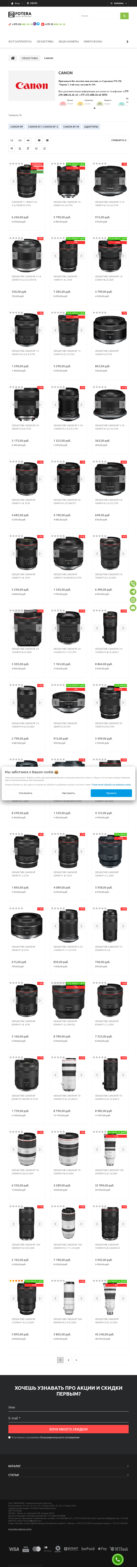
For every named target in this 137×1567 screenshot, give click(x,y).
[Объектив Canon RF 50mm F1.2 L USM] (110, 851)
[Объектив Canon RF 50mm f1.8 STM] (26, 925)
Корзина (118, 3)
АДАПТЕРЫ (91, 126)
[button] (14, 181)
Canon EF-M (71, 126)
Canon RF (16, 126)
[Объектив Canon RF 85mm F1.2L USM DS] (68, 1000)
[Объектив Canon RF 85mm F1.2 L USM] (110, 1000)
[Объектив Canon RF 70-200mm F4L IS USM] (68, 1149)
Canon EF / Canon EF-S (43, 126)
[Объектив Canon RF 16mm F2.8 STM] (110, 330)
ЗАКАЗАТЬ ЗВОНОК (119, 1559)
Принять (111, 793)
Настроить (68, 793)
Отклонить (25, 793)
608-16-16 (27, 24)
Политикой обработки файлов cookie (111, 784)
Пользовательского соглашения (59, 1437)
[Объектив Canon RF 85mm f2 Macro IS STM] (26, 1074)
